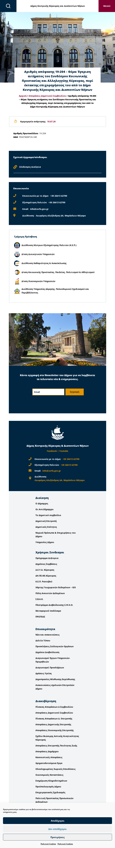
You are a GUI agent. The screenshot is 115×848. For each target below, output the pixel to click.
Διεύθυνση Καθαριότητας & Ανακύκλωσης (44, 263)
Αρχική (23, 95)
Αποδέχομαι (57, 820)
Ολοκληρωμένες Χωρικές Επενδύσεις (55, 769)
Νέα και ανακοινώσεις (47, 634)
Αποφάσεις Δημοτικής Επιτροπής (53, 724)
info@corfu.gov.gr (39, 209)
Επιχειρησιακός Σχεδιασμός (50, 792)
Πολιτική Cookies (48, 844)
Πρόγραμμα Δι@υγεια (46, 558)
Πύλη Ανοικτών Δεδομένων (50, 593)
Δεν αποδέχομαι (57, 828)
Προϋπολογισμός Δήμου (48, 786)
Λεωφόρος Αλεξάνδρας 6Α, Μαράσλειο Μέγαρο (61, 215)
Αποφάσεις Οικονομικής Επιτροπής (54, 730)
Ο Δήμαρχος (41, 503)
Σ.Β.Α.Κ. (39, 599)
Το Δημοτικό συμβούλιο (48, 515)
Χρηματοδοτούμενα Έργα (48, 763)
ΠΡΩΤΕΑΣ (40, 616)
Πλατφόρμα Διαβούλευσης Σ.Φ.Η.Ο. (54, 605)
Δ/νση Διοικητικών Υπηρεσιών (38, 254)
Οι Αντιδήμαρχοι (44, 509)
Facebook (52, 451)
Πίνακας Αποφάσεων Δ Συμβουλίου (54, 706)
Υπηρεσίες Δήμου (44, 542)
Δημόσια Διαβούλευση (47, 652)
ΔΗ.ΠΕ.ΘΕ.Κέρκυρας (45, 575)
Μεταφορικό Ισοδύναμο (48, 610)
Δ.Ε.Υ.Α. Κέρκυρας (44, 569)
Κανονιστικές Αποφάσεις (48, 757)
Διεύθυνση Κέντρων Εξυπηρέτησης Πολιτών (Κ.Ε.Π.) (49, 245)
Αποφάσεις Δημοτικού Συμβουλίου (47, 95)
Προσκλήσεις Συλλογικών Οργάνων (54, 646)
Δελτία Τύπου (42, 640)
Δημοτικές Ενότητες (46, 526)
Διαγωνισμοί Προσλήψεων (49, 667)
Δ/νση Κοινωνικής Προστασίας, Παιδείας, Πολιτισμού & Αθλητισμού (58, 272)
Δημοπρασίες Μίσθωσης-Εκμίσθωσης (55, 679)
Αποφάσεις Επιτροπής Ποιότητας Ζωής (56, 745)
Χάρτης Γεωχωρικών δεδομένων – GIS (55, 587)
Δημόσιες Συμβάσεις (46, 564)
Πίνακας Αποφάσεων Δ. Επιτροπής (53, 718)
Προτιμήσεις (57, 837)
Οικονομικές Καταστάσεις (49, 774)
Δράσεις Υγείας (43, 673)
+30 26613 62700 (58, 195)
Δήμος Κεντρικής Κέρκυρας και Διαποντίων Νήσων (57, 6)
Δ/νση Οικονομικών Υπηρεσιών (38, 281)
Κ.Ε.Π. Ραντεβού (43, 581)
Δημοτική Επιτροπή (46, 521)
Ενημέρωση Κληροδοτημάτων (51, 780)
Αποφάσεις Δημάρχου (47, 751)
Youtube (63, 451)
